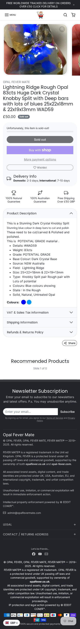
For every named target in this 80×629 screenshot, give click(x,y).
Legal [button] (7, 524)
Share (71, 343)
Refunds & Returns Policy (25, 332)
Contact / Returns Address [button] (25, 534)
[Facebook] (34, 553)
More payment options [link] (40, 159)
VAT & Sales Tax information (28, 312)
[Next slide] (76, 371)
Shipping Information (22, 322)
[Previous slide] (4, 371)
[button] (10, 15)
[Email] (46, 553)
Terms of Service (54, 418)
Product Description (21, 213)
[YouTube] (40, 553)
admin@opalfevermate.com (24, 512)
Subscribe (67, 412)
